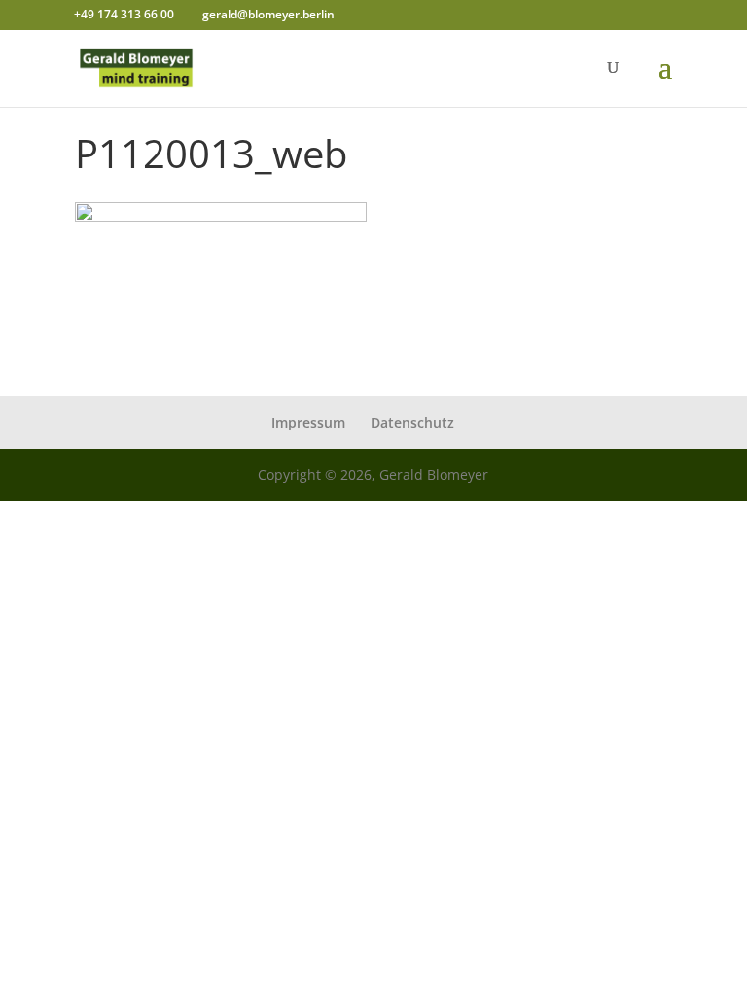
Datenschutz (412, 422)
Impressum (308, 422)
